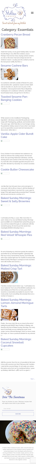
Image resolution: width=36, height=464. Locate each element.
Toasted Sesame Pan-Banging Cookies (14, 98)
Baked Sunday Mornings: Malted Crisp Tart (16, 267)
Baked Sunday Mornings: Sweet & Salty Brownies (16, 199)
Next (33, 379)
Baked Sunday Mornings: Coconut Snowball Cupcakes (16, 342)
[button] (32, 13)
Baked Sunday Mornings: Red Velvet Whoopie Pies (16, 233)
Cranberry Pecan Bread (15, 34)
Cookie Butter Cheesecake (17, 169)
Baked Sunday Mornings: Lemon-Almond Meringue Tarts (17, 303)
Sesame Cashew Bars (14, 65)
